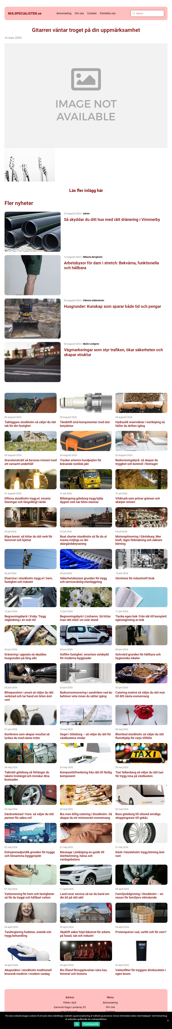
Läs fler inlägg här (86, 190)
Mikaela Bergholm (92, 257)
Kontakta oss (108, 13)
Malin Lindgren (91, 343)
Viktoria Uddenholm (93, 300)
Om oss (79, 13)
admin (86, 213)
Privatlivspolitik (90, 1024)
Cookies (92, 13)
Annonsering (63, 13)
